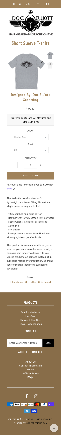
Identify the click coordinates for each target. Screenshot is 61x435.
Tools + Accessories (30, 324)
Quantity (30, 158)
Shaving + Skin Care (30, 320)
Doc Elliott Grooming (39, 419)
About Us (31, 361)
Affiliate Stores (30, 373)
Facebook (17, 282)
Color (30, 130)
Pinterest (45, 282)
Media (30, 369)
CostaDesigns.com (36, 423)
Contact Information (30, 365)
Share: (30, 277)
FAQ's (30, 377)
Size (30, 143)
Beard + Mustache (30, 312)
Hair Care (30, 316)
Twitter (31, 282)
